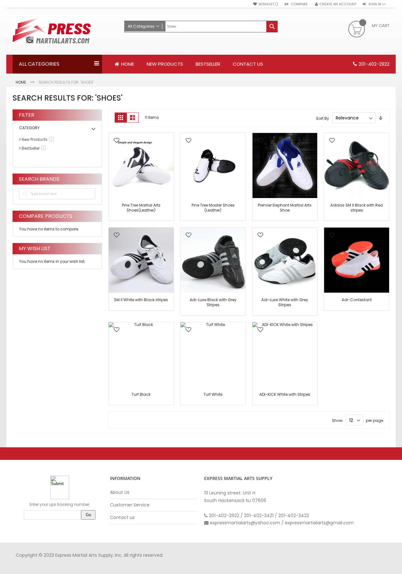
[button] (116, 141)
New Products (39, 139)
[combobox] (201, 26)
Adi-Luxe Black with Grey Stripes (213, 302)
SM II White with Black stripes (141, 299)
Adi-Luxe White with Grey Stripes (284, 302)
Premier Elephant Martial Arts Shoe (285, 207)
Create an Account (337, 4)
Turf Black (141, 394)
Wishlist (266, 4)
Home (21, 82)
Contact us (122, 518)
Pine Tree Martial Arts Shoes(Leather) (141, 207)
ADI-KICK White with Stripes (284, 394)
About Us (119, 492)
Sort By (322, 118)
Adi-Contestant (357, 299)
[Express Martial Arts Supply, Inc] (65, 31)
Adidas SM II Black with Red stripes (356, 207)
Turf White (213, 394)
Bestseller (35, 148)
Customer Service (129, 505)
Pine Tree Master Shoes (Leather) (213, 207)
